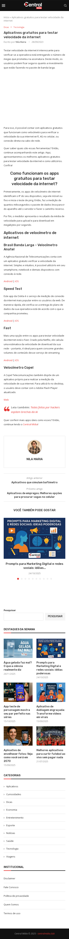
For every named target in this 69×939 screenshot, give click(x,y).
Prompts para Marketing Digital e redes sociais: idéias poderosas (49, 668)
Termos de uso (12, 913)
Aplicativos (12, 786)
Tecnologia (12, 848)
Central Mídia (30, 424)
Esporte (10, 825)
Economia (11, 809)
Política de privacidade (16, 895)
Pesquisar (10, 610)
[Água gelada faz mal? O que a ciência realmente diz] (18, 648)
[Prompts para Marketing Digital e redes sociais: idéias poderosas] (34, 538)
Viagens (10, 856)
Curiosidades (13, 794)
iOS (17, 281)
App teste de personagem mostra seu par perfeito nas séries (17, 712)
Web (6, 399)
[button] (7, 548)
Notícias (10, 833)
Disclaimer (9, 878)
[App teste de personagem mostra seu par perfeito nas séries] (18, 692)
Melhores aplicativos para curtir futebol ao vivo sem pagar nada (50, 754)
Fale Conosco (11, 887)
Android (8, 281)
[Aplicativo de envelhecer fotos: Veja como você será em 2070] (18, 736)
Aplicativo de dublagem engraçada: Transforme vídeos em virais (50, 712)
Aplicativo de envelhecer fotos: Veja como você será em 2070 (18, 756)
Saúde (10, 841)
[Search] (65, 5)
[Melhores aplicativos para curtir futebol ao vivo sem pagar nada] (50, 736)
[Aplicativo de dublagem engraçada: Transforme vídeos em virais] (50, 692)
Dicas (9, 802)
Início (6, 17)
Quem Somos (11, 904)
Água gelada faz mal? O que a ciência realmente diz (18, 666)
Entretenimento (15, 817)
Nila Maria (21, 42)
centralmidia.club (46, 933)
